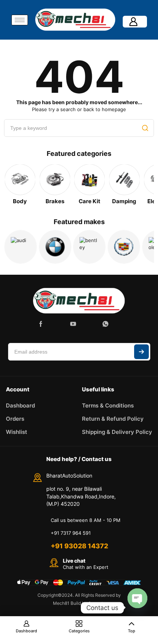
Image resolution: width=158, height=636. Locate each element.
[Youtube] (73, 324)
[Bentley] (89, 247)
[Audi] (20, 247)
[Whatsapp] (105, 324)
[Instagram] (57, 324)
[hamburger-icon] (19, 20)
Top (131, 630)
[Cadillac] (124, 247)
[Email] (89, 324)
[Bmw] (55, 247)
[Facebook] (40, 324)
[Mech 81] (79, 300)
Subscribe (141, 351)
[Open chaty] (137, 598)
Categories (79, 630)
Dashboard (26, 630)
